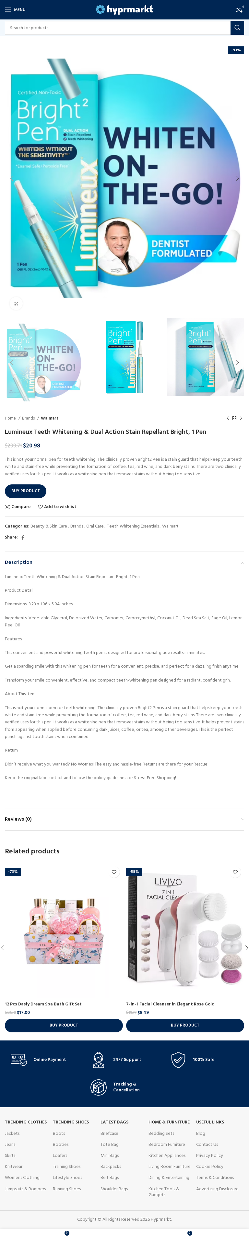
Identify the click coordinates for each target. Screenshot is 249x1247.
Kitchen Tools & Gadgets (163, 1192)
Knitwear (13, 1166)
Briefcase (109, 1133)
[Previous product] (228, 418)
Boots (59, 1133)
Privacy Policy (209, 1155)
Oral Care (95, 526)
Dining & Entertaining (168, 1178)
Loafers (60, 1155)
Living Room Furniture (169, 1166)
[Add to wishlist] (114, 872)
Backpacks (111, 1166)
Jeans (10, 1144)
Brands (29, 418)
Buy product (25, 491)
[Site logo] (125, 10)
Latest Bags (114, 1122)
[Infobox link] (45, 1060)
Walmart (49, 418)
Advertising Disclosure (217, 1189)
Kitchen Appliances (166, 1155)
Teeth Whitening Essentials (133, 526)
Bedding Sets (161, 1133)
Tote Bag (110, 1144)
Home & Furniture (169, 1122)
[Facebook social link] (22, 537)
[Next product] (241, 418)
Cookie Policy (209, 1166)
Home (11, 418)
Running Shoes (67, 1189)
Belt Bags (110, 1178)
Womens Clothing (22, 1178)
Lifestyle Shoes (67, 1178)
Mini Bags (110, 1155)
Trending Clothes (26, 1122)
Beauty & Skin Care (48, 526)
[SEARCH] (237, 28)
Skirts (10, 1155)
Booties (60, 1144)
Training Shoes (66, 1166)
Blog (200, 1133)
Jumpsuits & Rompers (25, 1189)
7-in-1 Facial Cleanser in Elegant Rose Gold (170, 1004)
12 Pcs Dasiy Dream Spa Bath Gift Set (43, 1004)
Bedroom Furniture (166, 1144)
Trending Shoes (71, 1122)
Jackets (12, 1133)
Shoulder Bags (114, 1189)
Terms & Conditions (215, 1178)
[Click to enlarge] (16, 303)
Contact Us (207, 1144)
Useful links (210, 1122)
